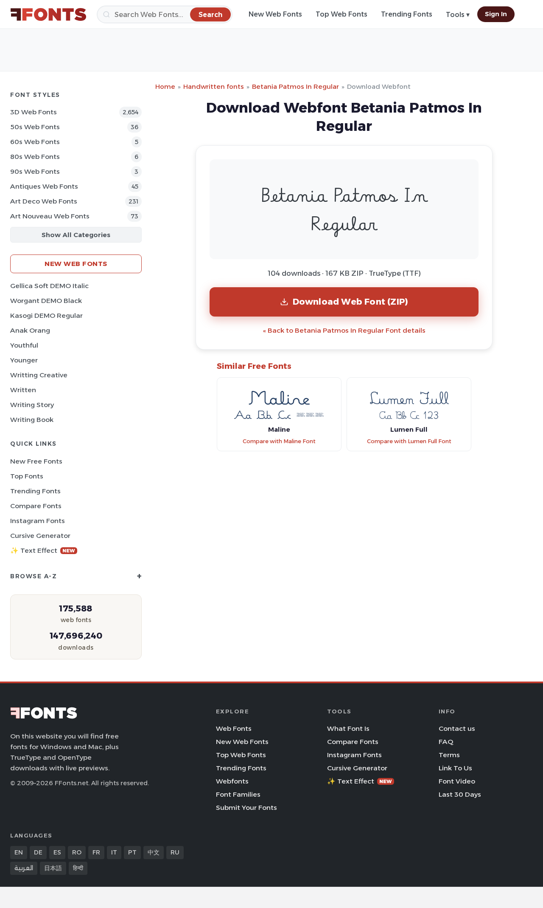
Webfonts (232, 781)
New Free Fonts (36, 461)
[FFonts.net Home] (48, 14)
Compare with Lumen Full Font (409, 441)
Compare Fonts (36, 506)
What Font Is (348, 728)
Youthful (24, 345)
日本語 (53, 868)
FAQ (446, 742)
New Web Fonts (275, 14)
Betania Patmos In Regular (295, 86)
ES (57, 852)
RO (76, 852)
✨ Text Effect (42, 550)
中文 (154, 852)
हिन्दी (78, 868)
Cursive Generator (40, 536)
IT (114, 852)
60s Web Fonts (35, 142)
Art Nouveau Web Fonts (50, 216)
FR (96, 852)
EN (18, 852)
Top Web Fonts (341, 14)
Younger (24, 360)
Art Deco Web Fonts (43, 201)
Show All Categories (76, 235)
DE (38, 852)
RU (175, 852)
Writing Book (31, 420)
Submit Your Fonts (246, 807)
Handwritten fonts (213, 86)
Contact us (457, 728)
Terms (449, 755)
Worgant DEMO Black (46, 301)
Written (23, 390)
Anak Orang (30, 330)
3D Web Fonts (33, 112)
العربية (23, 868)
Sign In (496, 14)
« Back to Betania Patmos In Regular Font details (344, 330)
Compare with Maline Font (279, 441)
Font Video (457, 781)
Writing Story (32, 405)
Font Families (238, 794)
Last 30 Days (460, 794)
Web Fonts (234, 728)
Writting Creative (38, 375)
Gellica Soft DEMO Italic (49, 286)
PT (132, 852)
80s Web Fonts (35, 157)
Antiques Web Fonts (44, 186)
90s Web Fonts (35, 171)
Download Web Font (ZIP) (351, 301)
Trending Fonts (406, 14)
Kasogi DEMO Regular (46, 315)
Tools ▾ (458, 15)
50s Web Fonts (35, 127)
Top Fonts (26, 476)
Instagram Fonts (37, 521)
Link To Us (455, 768)
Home (165, 86)
